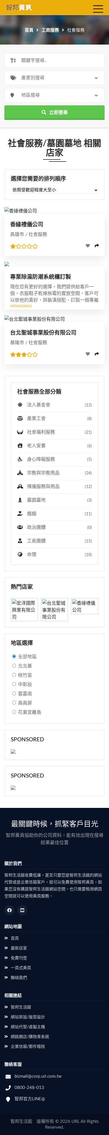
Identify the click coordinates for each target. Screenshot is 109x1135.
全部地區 (27, 656)
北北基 (25, 666)
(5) (89, 460)
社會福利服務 (59, 432)
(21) (88, 432)
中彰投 (25, 684)
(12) (88, 405)
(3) (89, 500)
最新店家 (19, 948)
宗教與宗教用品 (59, 473)
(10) (88, 555)
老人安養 (59, 445)
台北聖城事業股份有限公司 (43, 333)
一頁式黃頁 (21, 968)
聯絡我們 (19, 978)
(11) (88, 514)
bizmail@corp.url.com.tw (38, 1076)
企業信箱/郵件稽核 (28, 1047)
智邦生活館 (21, 1007)
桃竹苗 (25, 675)
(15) (88, 541)
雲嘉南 (25, 694)
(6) (89, 446)
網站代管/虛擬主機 (28, 1027)
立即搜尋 (58, 112)
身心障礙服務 (59, 459)
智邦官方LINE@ (30, 1099)
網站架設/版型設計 (28, 1017)
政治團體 (59, 527)
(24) (88, 473)
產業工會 (59, 418)
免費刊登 (19, 958)
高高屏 (25, 703)
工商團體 (59, 541)
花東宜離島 (29, 712)
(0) (89, 528)
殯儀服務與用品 (59, 486)
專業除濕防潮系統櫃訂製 (40, 277)
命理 (59, 554)
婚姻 (59, 513)
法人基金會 (59, 405)
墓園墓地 (59, 500)
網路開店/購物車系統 (30, 1037)
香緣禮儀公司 (26, 225)
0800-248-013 (29, 1088)
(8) (89, 419)
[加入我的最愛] (88, 246)
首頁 (29, 30)
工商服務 (50, 30)
